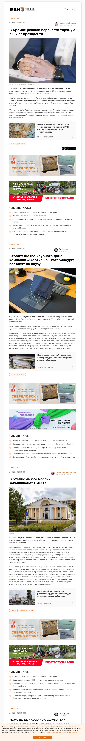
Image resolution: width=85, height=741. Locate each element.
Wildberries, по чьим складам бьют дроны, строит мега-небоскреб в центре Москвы (41, 227)
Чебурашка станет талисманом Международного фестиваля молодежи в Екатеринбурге (43, 685)
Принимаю (42, 737)
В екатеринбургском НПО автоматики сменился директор (37, 680)
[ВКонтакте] (63, 148)
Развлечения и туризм (26, 610)
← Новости (14, 18)
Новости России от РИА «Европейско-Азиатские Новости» (17, 9)
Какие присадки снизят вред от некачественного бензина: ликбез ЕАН (43, 444)
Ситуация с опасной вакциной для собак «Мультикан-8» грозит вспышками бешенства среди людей (39, 233)
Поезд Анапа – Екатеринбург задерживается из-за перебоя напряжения (43, 457)
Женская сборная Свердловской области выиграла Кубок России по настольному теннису (42, 691)
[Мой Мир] (71, 148)
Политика (13, 143)
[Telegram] (68, 148)
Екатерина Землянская (66, 472)
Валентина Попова (68, 23)
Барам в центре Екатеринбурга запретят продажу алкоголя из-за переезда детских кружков (40, 449)
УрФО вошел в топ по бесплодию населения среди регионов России (42, 454)
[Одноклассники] (65, 148)
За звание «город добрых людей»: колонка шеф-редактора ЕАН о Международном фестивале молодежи (41, 697)
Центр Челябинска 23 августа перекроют (30, 216)
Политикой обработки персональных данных (60, 732)
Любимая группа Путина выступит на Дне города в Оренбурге (39, 440)
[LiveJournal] (74, 148)
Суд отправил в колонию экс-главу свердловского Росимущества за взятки (42, 221)
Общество (21, 143)
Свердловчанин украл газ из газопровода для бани (34, 212)
